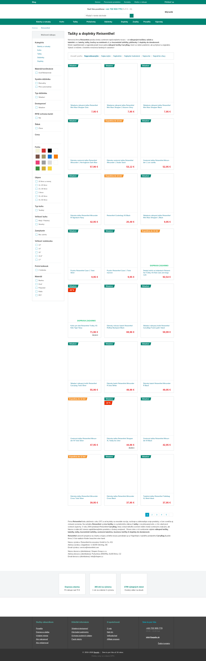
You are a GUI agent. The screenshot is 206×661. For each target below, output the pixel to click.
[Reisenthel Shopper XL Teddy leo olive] (120, 414)
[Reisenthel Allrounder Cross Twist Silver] (84, 472)
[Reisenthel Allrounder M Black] (157, 414)
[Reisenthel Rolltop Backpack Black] (120, 301)
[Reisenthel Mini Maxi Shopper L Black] (157, 191)
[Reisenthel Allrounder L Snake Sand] (120, 136)
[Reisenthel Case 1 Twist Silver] (84, 246)
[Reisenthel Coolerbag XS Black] (120, 191)
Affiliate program (113, 639)
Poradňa (39, 628)
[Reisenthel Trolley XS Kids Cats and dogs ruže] (157, 246)
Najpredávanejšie (91, 56)
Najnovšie (146, 56)
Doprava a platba (42, 632)
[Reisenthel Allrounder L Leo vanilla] (157, 136)
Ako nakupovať (42, 639)
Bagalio (96, 652)
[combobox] (107, 16)
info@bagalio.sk (153, 637)
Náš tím (110, 632)
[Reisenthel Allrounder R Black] (157, 359)
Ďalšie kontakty (164, 643)
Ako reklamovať (42, 643)
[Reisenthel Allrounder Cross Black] (120, 472)
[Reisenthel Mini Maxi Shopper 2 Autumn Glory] (120, 81)
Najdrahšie (117, 56)
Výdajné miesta (42, 636)
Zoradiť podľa (76, 56)
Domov (35, 28)
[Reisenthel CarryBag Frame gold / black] (157, 301)
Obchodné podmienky (80, 632)
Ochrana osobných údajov (82, 636)
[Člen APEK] (40, 612)
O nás (109, 628)
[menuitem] (41, 22)
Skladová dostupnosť (80, 628)
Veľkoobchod (112, 636)
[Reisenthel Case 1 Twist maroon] (120, 246)
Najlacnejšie (106, 56)
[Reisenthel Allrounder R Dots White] (120, 359)
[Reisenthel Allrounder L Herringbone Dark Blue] (84, 136)
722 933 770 (113, 9)
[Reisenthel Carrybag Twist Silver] (84, 359)
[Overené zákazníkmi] (75, 612)
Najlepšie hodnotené (132, 56)
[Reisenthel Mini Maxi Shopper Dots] (84, 81)
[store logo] (47, 11)
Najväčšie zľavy (159, 56)
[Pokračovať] (171, 515)
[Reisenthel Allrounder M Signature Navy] (84, 191)
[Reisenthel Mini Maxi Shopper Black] (157, 81)
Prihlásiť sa (169, 2)
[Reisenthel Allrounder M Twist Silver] (84, 414)
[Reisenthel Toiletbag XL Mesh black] (157, 472)
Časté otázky (77, 639)
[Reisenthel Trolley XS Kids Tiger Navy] (84, 301)
